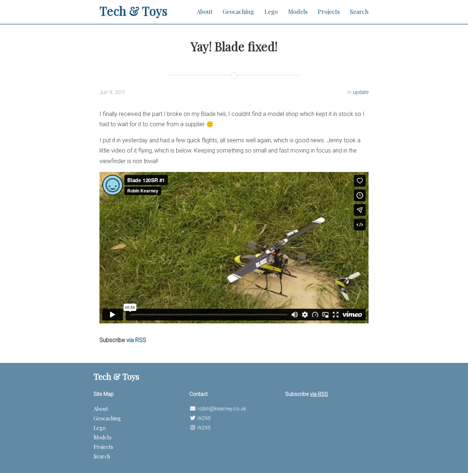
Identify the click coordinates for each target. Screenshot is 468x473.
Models (297, 11)
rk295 (204, 418)
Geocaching (238, 11)
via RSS (136, 340)
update (361, 92)
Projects (329, 11)
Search (359, 11)
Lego (271, 11)
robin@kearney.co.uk (221, 409)
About (204, 11)
